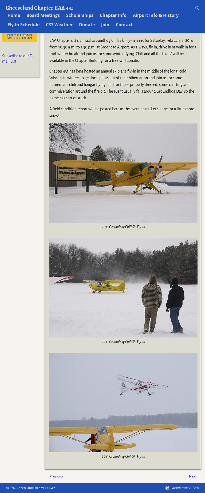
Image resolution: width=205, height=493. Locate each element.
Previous (54, 476)
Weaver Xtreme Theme (185, 488)
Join (105, 25)
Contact (124, 25)
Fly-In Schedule (23, 25)
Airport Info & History (156, 15)
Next (195, 476)
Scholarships (79, 15)
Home (13, 15)
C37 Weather (59, 25)
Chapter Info (113, 15)
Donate (87, 25)
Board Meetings (43, 15)
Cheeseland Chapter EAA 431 (39, 8)
